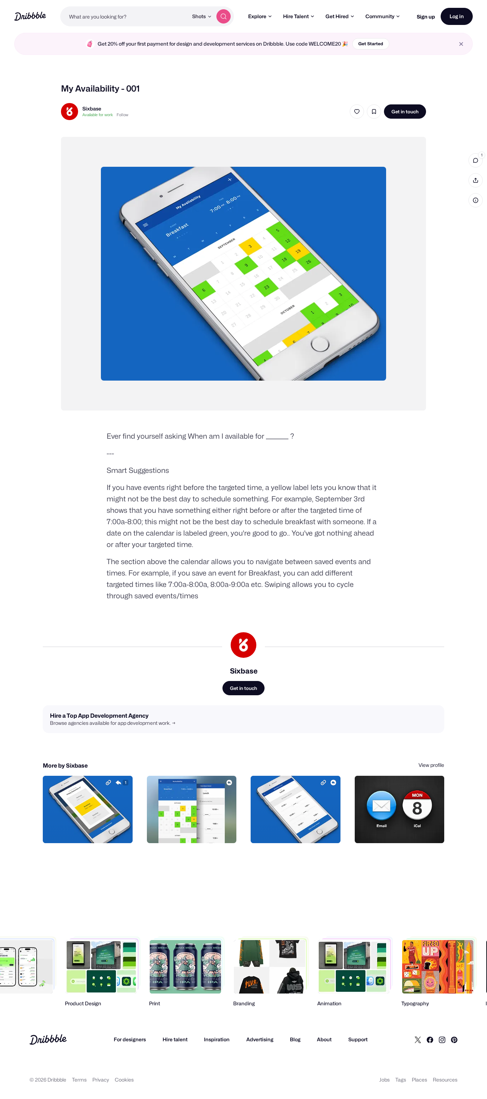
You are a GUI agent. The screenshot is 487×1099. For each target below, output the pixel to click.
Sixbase (91, 108)
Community (379, 16)
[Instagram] (442, 1039)
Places (419, 1080)
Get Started (370, 43)
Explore (257, 16)
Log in (457, 16)
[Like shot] (357, 111)
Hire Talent (296, 16)
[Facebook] (430, 1039)
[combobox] (124, 16)
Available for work (97, 115)
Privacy (100, 1080)
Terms (79, 1080)
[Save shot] (374, 111)
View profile (431, 765)
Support (358, 1039)
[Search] (223, 16)
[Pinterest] (454, 1039)
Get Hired (337, 16)
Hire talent (175, 1039)
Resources (445, 1080)
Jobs (384, 1080)
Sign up (426, 17)
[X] (418, 1039)
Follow (122, 114)
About (324, 1039)
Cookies (124, 1080)
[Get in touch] (91, 830)
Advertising (259, 1039)
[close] (461, 44)
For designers (130, 1039)
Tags (400, 1080)
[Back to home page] (30, 16)
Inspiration (217, 1039)
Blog (295, 1039)
